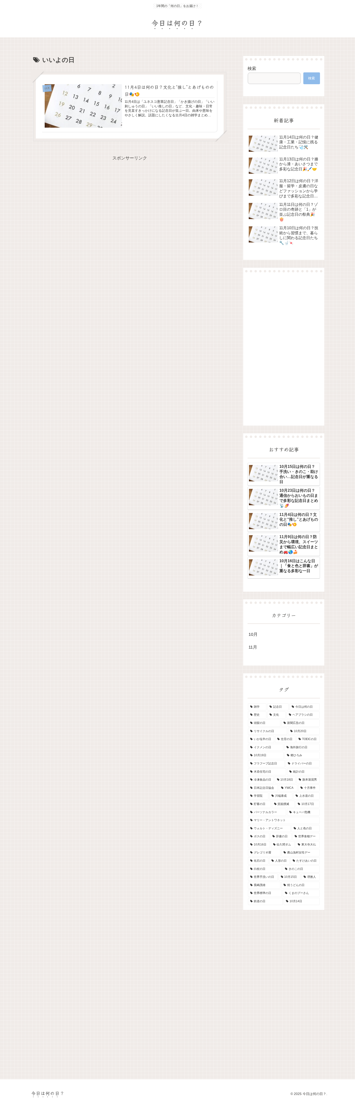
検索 (252, 68)
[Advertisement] (284, 349)
